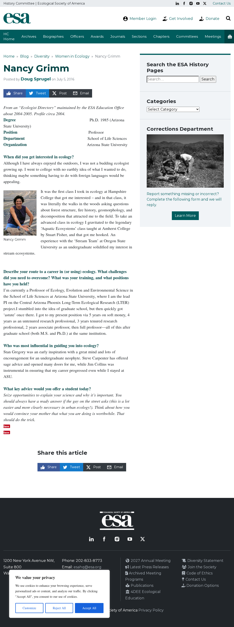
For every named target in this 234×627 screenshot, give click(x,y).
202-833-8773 (89, 560)
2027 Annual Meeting (150, 560)
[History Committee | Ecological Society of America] (17, 18)
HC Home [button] (9, 36)
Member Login (143, 18)
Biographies (53, 36)
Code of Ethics (199, 573)
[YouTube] (197, 3)
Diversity (42, 56)
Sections (139, 36)
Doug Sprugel (36, 79)
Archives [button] (28, 36)
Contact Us (222, 3)
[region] (59, 594)
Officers (77, 36)
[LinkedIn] (177, 3)
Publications (141, 585)
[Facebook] (184, 3)
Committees (187, 36)
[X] (204, 3)
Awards (97, 36)
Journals (117, 36)
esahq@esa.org (87, 567)
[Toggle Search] (228, 18)
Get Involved (181, 18)
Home (9, 56)
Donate (212, 18)
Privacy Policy (151, 610)
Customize (29, 608)
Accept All (89, 608)
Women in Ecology (72, 56)
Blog (24, 56)
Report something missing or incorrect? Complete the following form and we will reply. (184, 199)
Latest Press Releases (149, 567)
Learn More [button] (185, 215)
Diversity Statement (204, 560)
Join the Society (201, 567)
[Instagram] (191, 3)
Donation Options (202, 585)
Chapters (161, 36)
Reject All (59, 608)
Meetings (213, 36)
